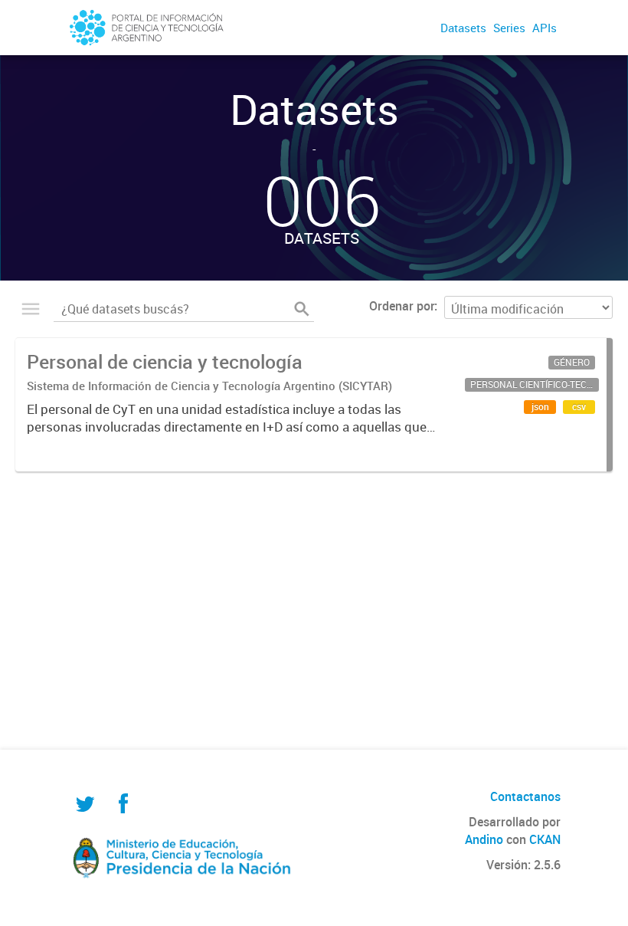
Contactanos (525, 796)
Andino (484, 839)
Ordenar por (401, 306)
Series (509, 27)
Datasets (463, 27)
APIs (544, 27)
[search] (301, 309)
